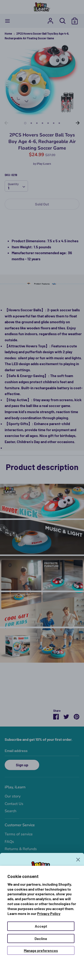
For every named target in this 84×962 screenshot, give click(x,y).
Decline (41, 938)
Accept (41, 926)
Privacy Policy (48, 913)
